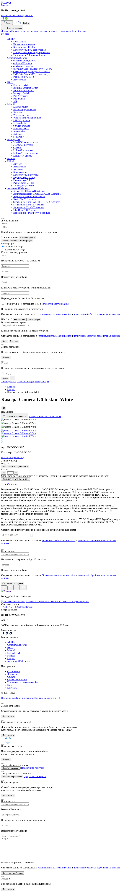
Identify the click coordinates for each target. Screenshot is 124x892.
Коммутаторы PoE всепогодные (29, 49)
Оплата (15, 31)
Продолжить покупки (32, 768)
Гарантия (24, 31)
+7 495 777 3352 (9, 15)
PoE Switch (19, 98)
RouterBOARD (21, 128)
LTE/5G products (21, 120)
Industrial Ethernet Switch (25, 87)
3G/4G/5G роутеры (23, 145)
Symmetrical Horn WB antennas (28, 207)
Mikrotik (11, 104)
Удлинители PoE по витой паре (29, 55)
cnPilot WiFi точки (22, 63)
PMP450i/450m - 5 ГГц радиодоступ (31, 74)
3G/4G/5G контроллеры (25, 142)
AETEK (11, 39)
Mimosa (11, 158)
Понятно (6, 357)
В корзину (6, 479)
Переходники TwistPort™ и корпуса (31, 212)
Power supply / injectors (24, 109)
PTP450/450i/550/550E (24, 77)
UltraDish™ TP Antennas (25, 210)
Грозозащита (19, 41)
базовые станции (25, 381)
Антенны (18, 169)
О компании (65, 31)
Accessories (19, 131)
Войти (26, 23)
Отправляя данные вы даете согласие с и (58, 576)
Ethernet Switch (21, 85)
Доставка (6, 31)
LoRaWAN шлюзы (22, 155)
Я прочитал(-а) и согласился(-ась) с (37, 304)
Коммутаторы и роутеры (26, 174)
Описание (12, 484)
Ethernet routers (20, 107)
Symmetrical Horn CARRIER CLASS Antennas (36, 202)
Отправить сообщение (12, 583)
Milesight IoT (13, 139)
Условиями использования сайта (54, 314)
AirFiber (17, 164)
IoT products (19, 123)
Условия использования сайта (22, 682)
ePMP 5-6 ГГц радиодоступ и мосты (31, 71)
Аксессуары (19, 79)
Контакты (82, 31)
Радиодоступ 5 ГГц (23, 180)
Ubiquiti (11, 161)
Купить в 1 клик (22, 479)
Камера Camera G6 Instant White (45, 416)
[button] (62, 438)
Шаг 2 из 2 (6, 319)
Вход (4, 341)
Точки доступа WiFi (23, 185)
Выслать (14, 341)
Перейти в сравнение (12, 776)
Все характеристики (12, 457)
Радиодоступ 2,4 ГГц (24, 177)
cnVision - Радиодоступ (25, 66)
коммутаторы (42, 381)
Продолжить (8, 716)
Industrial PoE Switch (23, 90)
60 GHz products (21, 126)
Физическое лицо (14, 246)
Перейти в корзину (10, 768)
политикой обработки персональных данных (96, 314)
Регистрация (26, 241)
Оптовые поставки (48, 31)
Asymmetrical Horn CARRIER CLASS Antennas (37, 193)
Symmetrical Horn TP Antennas (28, 204)
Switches (17, 112)
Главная (11, 386)
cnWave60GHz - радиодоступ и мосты (32, 68)
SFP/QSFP (18, 136)
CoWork (17, 147)
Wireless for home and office (27, 117)
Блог (74, 31)
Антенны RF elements (18, 188)
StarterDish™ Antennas (24, 199)
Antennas (17, 134)
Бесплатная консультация (14, 466)
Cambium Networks (17, 58)
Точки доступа (8, 381)
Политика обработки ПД (47, 698)
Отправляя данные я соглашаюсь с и (60, 314)
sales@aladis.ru (25, 15)
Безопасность (20, 172)
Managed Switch (21, 93)
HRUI (10, 82)
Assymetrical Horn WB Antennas (29, 191)
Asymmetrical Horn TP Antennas (29, 196)
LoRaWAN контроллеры (25, 153)
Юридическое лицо (15, 249)
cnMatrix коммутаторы (24, 60)
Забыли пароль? (27, 237)
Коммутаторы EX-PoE (24, 47)
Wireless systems (21, 115)
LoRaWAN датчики (23, 150)
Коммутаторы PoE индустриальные (31, 52)
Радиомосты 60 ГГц (23, 183)
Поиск (8, 23)
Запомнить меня (9, 237)
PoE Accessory (20, 96)
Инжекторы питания (24, 44)
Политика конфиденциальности (17, 698)
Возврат (34, 31)
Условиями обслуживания (55, 304)
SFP (15, 101)
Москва (5, 5)
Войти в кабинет (9, 241)
